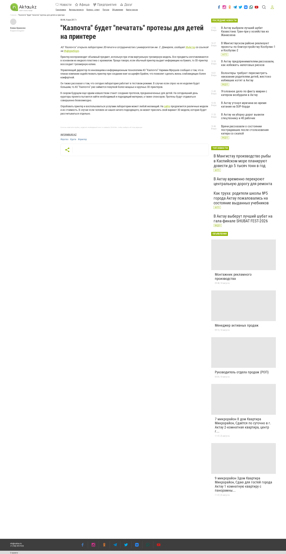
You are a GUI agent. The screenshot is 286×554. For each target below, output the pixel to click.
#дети (73, 139)
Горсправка (61, 9)
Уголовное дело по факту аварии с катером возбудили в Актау (244, 93)
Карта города (132, 9)
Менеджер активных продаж (236, 325)
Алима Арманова (17, 28)
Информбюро (71, 50)
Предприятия (106, 4)
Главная (13, 15)
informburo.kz (68, 134)
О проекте (14, 553)
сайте (167, 106)
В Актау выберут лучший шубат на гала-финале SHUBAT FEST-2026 (243, 218)
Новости (66, 4)
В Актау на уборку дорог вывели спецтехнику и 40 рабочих (242, 116)
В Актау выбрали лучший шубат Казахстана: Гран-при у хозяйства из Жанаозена (245, 31)
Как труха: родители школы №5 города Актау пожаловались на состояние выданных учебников (241, 198)
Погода (106, 9)
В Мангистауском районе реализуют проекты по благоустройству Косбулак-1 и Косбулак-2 (248, 46)
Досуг (128, 4)
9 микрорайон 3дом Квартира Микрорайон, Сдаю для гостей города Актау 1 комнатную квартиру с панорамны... (243, 484)
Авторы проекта (76, 9)
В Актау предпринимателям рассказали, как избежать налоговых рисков (247, 63)
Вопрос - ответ (93, 9)
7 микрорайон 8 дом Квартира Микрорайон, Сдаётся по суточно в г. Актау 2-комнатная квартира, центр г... (243, 425)
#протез (64, 139)
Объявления (117, 9)
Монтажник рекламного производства (233, 276)
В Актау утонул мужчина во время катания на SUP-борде (243, 104)
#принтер (82, 139)
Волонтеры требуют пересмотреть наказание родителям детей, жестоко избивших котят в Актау (246, 76)
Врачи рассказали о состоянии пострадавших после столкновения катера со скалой (245, 130)
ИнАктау (190, 47)
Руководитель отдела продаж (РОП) (242, 372)
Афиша (84, 4)
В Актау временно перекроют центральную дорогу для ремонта (243, 181)
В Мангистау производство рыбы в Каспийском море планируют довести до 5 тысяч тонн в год (242, 161)
